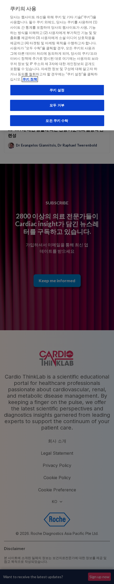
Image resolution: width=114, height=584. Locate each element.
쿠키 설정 (57, 90)
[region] (57, 65)
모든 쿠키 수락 (57, 120)
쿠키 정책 (30, 79)
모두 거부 (57, 105)
